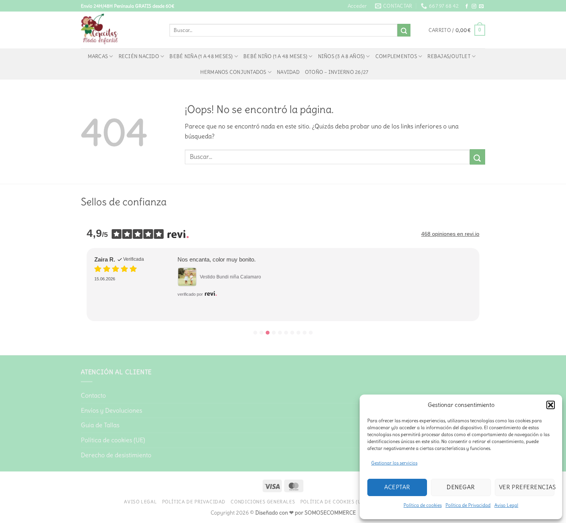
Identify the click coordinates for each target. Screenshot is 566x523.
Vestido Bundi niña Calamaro (230, 277)
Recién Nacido (139, 56)
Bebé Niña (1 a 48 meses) (201, 56)
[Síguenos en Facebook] (466, 6)
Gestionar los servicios (394, 463)
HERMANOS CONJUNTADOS (233, 72)
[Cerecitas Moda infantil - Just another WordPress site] (119, 30)
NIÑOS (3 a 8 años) (341, 56)
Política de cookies (423, 505)
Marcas (98, 56)
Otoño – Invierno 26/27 (336, 72)
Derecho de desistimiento (116, 455)
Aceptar (397, 487)
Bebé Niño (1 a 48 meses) (275, 56)
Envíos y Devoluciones (111, 410)
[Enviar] (403, 30)
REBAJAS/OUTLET (449, 56)
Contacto (93, 395)
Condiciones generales (263, 502)
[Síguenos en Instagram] (474, 6)
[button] (550, 405)
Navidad (288, 72)
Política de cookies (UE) (113, 440)
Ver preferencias (526, 487)
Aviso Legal (506, 505)
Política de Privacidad (468, 505)
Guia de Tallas (100, 425)
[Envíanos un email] (481, 6)
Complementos (396, 56)
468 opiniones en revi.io (450, 234)
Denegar (461, 487)
